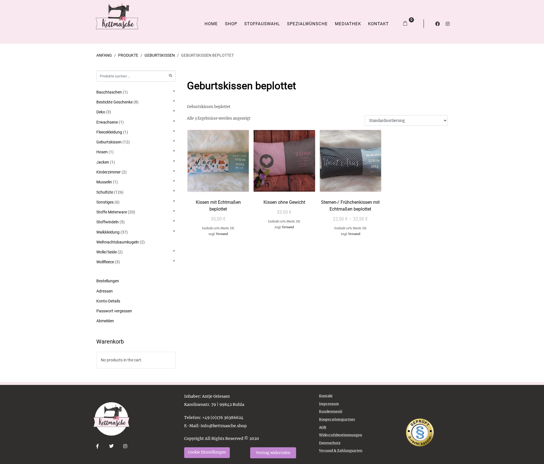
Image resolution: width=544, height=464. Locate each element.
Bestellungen (107, 281)
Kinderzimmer (108, 172)
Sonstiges (105, 202)
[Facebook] (437, 24)
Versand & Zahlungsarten (340, 450)
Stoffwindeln (107, 222)
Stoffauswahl (262, 23)
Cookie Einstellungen (207, 452)
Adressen (104, 291)
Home (211, 23)
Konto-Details (108, 301)
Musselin (104, 182)
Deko (100, 112)
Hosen (102, 152)
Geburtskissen (109, 142)
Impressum (329, 404)
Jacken (102, 162)
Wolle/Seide (106, 252)
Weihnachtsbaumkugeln (117, 242)
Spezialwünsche (307, 23)
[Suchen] (170, 75)
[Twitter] (111, 446)
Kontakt (378, 23)
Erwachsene (107, 122)
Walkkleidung (108, 232)
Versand (222, 234)
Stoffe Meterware (111, 212)
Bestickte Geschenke (114, 102)
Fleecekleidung (109, 132)
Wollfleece (105, 262)
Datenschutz (330, 443)
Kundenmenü (330, 411)
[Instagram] (447, 24)
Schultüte (104, 192)
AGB (322, 427)
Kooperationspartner (337, 419)
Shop (231, 23)
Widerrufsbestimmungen (340, 435)
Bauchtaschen (109, 92)
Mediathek (348, 23)
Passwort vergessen (114, 311)
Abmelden (105, 321)
